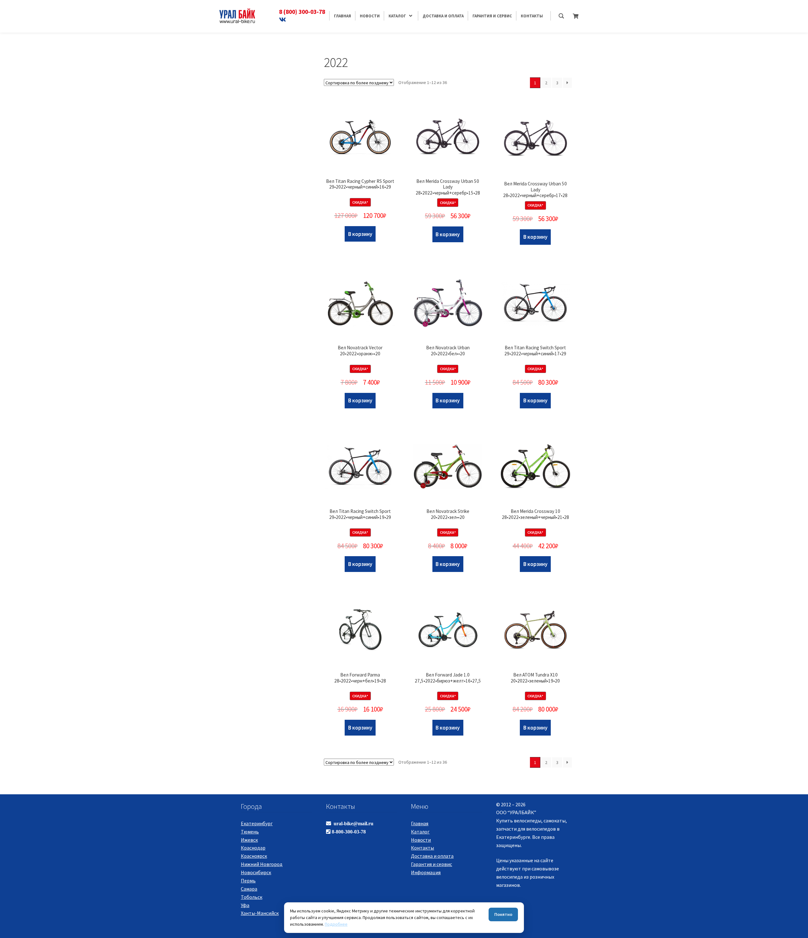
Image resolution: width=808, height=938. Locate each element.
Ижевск (249, 840)
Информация (426, 872)
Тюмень (250, 831)
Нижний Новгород (261, 864)
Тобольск (251, 897)
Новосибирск (256, 872)
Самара (249, 889)
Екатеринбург (257, 823)
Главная (419, 823)
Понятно (503, 914)
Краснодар (253, 848)
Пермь (248, 880)
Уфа (245, 905)
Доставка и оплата (432, 856)
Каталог (420, 831)
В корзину (360, 234)
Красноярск (254, 856)
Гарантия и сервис (431, 864)
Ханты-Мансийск (260, 913)
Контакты (422, 848)
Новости (421, 840)
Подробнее (336, 924)
